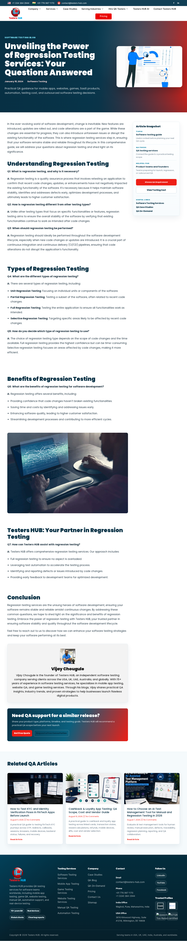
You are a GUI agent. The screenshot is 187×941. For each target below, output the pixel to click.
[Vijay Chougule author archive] (68, 656)
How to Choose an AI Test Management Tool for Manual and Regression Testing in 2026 (149, 812)
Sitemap (92, 902)
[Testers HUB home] (30, 874)
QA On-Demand (144, 211)
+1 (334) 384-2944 (125, 896)
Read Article (16, 839)
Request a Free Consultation (51, 733)
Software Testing (37, 81)
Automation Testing (68, 913)
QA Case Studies (144, 207)
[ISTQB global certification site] (172, 916)
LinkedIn (161, 875)
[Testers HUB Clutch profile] (160, 905)
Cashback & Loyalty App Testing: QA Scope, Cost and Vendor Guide (93, 810)
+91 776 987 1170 (43, 3)
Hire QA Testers (117, 8)
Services (50, 8)
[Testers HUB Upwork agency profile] (160, 916)
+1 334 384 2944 (18, 3)
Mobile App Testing (68, 883)
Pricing (103, 16)
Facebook (161, 890)
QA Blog (92, 880)
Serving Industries (91, 8)
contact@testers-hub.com (72, 3)
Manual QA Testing (68, 907)
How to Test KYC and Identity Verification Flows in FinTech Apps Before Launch (32, 812)
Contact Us (94, 896)
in (178, 3)
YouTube (161, 883)
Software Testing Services (150, 203)
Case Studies (70, 8)
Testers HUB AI (141, 8)
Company (33, 8)
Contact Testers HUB (165, 8)
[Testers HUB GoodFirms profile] (172, 905)
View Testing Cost (156, 190)
